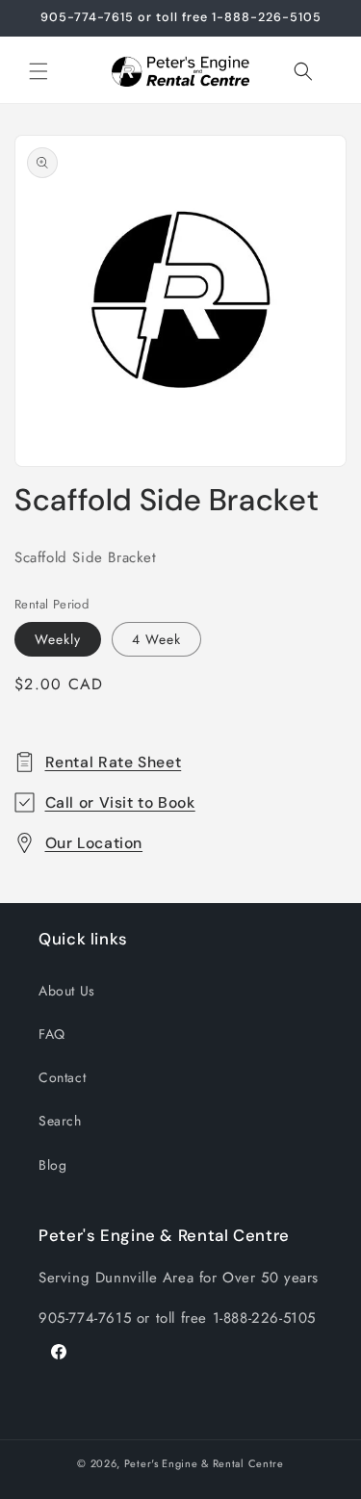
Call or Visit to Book (120, 802)
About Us (67, 990)
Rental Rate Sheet (113, 762)
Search (60, 1120)
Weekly (58, 639)
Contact (62, 1077)
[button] (38, 71)
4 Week (156, 639)
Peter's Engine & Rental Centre (204, 1463)
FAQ (52, 1034)
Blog (52, 1165)
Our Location (94, 843)
